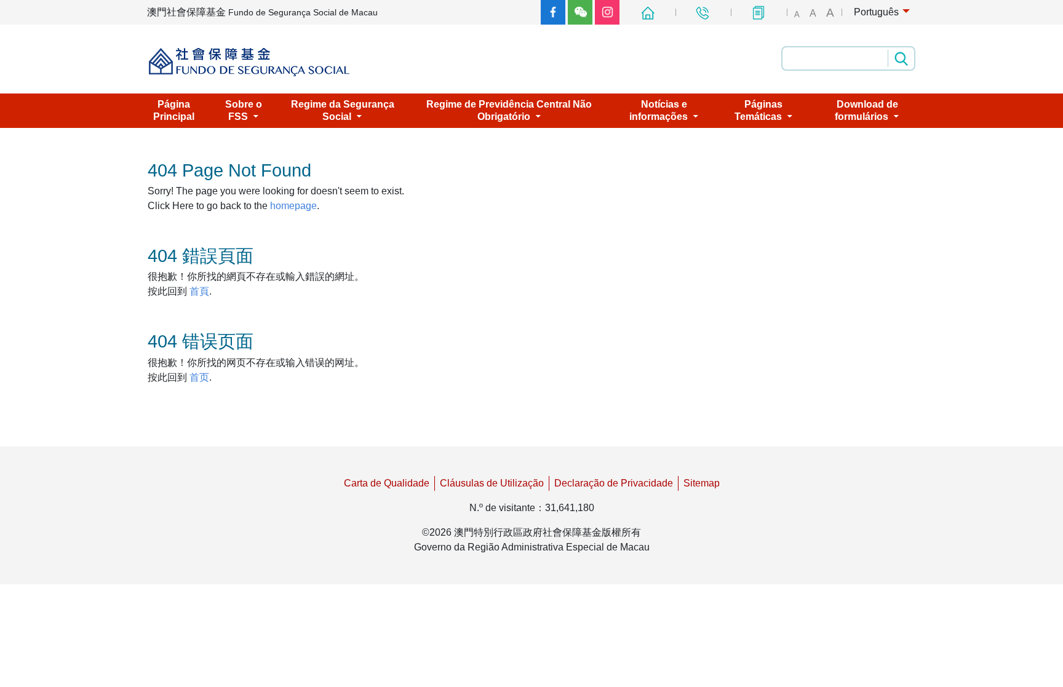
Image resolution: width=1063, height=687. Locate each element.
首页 (199, 377)
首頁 (199, 291)
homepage (293, 206)
